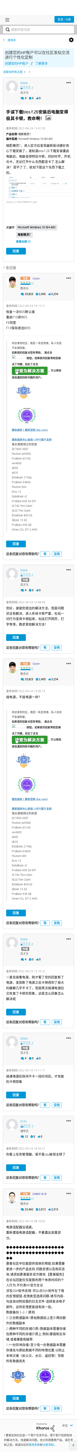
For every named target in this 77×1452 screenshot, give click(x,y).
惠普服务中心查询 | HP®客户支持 (32, 439)
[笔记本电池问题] (25, 71)
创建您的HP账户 (16, 63)
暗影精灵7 (24, 234)
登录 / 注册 (64, 19)
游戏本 (12, 40)
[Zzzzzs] (12, 86)
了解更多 (41, 63)
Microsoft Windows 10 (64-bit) (36, 227)
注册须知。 (49, 1444)
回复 (16, 251)
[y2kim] (12, 282)
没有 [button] (57, 554)
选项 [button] (71, 40)
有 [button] (45, 554)
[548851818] (12, 1197)
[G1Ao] (12, 1125)
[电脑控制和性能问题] (29, 71)
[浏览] (6, 20)
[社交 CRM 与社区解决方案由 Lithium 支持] (45, 1427)
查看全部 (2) (23, 241)
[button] (68, 82)
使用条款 (34, 1444)
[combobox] (38, 30)
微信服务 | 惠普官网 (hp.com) (30, 429)
